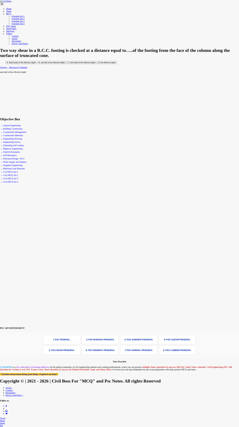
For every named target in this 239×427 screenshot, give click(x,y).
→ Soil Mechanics (8, 155)
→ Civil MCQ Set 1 (9, 172)
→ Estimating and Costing (12, 145)
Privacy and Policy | (14, 395)
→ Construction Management (13, 132)
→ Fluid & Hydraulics (10, 152)
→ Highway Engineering (11, 148)
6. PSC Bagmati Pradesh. (100, 350)
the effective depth (108, 63)
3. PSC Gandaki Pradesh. (138, 339)
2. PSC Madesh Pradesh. (100, 339)
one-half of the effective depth (53, 63)
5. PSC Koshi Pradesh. (62, 350)
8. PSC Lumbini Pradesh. (177, 350)
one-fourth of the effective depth (82, 63)
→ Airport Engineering (10, 125)
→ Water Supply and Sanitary (13, 162)
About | (9, 388)
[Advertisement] (83, 95)
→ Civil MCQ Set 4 (9, 182)
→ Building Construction (11, 129)
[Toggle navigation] (2, 3)
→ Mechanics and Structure (12, 168)
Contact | (9, 390)
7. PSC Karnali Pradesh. (139, 350)
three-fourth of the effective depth (22, 63)
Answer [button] (3, 67)
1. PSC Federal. (62, 339)
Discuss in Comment (18, 67)
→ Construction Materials (11, 135)
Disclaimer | (11, 393)
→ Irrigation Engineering (11, 165)
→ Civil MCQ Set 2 (9, 175)
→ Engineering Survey (10, 142)
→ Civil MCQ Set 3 (9, 178)
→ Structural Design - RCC (12, 158)
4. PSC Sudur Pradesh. (177, 339)
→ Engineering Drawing (11, 139)
